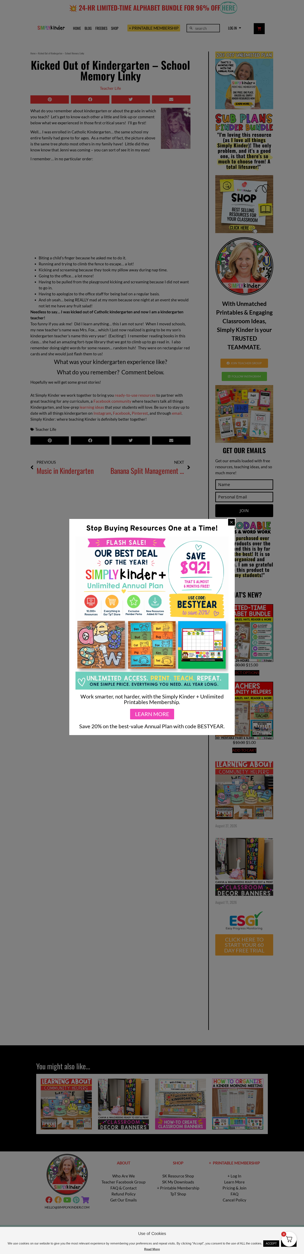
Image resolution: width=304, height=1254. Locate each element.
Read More (152, 1249)
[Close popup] (231, 522)
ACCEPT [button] (271, 1243)
